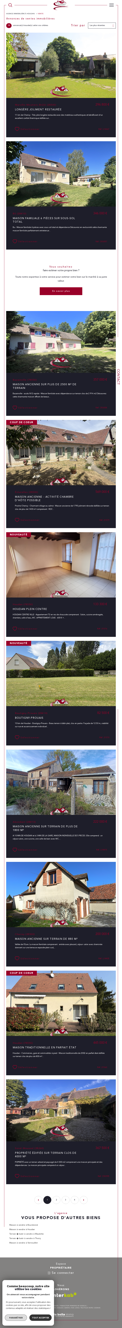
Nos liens (75, 1308)
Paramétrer (16, 1317)
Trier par (78, 25)
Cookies (97, 1308)
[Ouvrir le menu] (111, 5)
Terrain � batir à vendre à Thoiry (25, 1238)
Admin (67, 1308)
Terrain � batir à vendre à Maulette (26, 1234)
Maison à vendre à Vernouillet (23, 1243)
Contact (118, 377)
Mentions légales (55, 1308)
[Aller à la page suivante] (84, 1200)
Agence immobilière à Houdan (20, 14)
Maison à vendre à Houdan (22, 1229)
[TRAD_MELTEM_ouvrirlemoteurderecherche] (10, 5)
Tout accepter (40, 1317)
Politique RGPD (87, 1308)
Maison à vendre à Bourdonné (23, 1225)
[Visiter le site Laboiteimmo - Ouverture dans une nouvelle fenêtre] (61, 1318)
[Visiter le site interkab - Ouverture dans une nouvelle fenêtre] (64, 1295)
